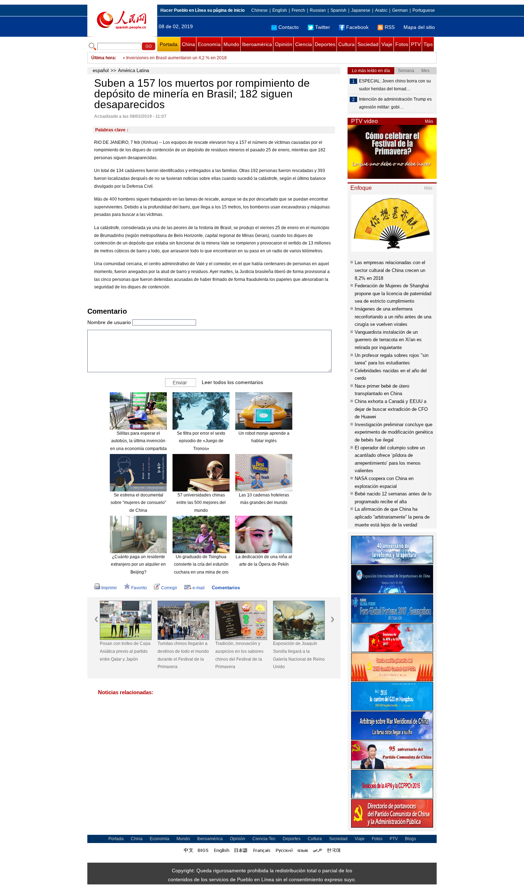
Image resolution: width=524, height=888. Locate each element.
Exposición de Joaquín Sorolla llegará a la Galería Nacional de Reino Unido (299, 655)
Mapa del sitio (419, 27)
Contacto (288, 27)
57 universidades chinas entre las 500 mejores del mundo (201, 503)
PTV (416, 44)
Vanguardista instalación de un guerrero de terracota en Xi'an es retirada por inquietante (388, 339)
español (101, 70)
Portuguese (423, 10)
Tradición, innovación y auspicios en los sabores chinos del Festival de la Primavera (239, 655)
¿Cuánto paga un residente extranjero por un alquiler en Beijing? (138, 564)
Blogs (410, 838)
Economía (209, 44)
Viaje (386, 44)
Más (429, 121)
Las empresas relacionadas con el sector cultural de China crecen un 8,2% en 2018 (390, 270)
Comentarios (226, 587)
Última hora (103, 57)
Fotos (401, 44)
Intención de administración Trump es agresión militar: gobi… (395, 103)
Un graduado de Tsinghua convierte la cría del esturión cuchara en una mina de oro (201, 564)
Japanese (360, 10)
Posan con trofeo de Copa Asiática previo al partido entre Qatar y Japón (125, 651)
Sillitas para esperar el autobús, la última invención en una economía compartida (138, 441)
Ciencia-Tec (264, 838)
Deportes (325, 44)
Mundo (231, 44)
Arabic (381, 10)
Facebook (357, 27)
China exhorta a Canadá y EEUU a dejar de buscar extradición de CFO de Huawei (391, 409)
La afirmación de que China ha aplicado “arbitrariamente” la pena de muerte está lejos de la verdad (392, 516)
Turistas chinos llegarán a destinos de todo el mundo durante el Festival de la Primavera (183, 655)
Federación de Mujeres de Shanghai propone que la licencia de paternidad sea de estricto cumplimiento (393, 293)
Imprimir (109, 587)
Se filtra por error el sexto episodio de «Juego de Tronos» (201, 441)
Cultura (346, 44)
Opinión (283, 44)
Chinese (259, 10)
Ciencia (303, 44)
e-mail (198, 587)
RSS (390, 27)
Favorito (139, 587)
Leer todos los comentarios (232, 382)
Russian (318, 10)
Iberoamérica (257, 44)
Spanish (338, 10)
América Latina (133, 70)
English (279, 10)
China (188, 44)
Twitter (322, 27)
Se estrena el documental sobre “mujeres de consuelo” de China (138, 503)
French (298, 10)
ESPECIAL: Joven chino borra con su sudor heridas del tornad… (395, 85)
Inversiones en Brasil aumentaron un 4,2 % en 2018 (176, 57)
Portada (169, 44)
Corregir (169, 587)
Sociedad (368, 44)
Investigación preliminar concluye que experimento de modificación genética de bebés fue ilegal (394, 432)
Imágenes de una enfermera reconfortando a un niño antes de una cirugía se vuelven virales (393, 316)
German (400, 10)
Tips (428, 44)
